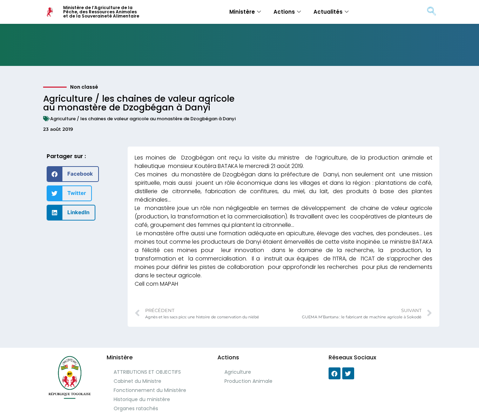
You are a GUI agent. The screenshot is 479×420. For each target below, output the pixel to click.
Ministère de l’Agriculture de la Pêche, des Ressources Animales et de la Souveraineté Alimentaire (101, 12)
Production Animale (248, 381)
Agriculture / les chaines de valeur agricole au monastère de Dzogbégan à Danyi (143, 118)
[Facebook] (334, 373)
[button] (73, 174)
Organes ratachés (136, 408)
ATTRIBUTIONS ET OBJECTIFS (147, 371)
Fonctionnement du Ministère (150, 390)
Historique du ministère (142, 399)
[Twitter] (348, 373)
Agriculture (237, 371)
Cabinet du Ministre (137, 381)
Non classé (84, 86)
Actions (284, 11)
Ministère (242, 11)
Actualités (328, 11)
